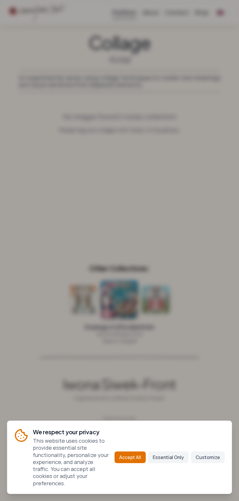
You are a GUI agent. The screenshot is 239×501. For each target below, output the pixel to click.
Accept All (130, 457)
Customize (208, 457)
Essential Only (168, 457)
